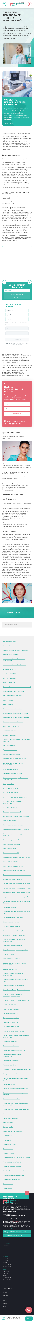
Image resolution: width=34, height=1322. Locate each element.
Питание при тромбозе (11, 1009)
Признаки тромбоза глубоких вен (14, 1050)
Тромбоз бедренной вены (12, 1166)
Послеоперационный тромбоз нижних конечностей (16, 1036)
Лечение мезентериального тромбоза (16, 829)
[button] (28, 291)
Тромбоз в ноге (8, 1184)
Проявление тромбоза (10, 1118)
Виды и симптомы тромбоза (12, 695)
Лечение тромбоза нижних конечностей (17, 875)
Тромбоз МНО (8, 1140)
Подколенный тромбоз (11, 1018)
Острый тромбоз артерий (11, 959)
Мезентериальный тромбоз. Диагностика (17, 888)
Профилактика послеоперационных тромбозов (15, 1093)
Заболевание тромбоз (10, 769)
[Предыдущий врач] (4, 282)
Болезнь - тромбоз (9, 674)
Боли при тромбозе (9, 678)
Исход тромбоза (8, 784)
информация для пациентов (11, 1228)
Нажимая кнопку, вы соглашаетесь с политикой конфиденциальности (17, 344)
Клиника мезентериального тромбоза (16, 816)
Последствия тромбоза (11, 1026)
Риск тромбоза (8, 1122)
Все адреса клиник (12, 1222)
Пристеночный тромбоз (11, 1060)
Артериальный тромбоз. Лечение (14, 665)
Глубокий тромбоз (9, 735)
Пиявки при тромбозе (10, 1013)
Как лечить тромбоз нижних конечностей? (12, 802)
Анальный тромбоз (9, 646)
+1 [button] (27, 290)
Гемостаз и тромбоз (9, 731)
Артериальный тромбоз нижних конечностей (14, 659)
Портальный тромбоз (10, 1022)
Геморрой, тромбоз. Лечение (13, 722)
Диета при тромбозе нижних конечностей (12, 764)
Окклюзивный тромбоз (11, 922)
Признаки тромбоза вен (11, 1046)
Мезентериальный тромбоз (12, 879)
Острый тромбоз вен (10, 969)
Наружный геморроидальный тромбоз (16, 897)
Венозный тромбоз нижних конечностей (17, 687)
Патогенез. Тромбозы (10, 1005)
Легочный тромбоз (9, 820)
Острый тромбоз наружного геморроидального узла (12, 995)
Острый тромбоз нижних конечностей (16, 1000)
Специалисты (7, 1298)
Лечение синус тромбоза (11, 844)
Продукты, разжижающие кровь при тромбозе (15, 1079)
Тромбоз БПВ (7, 1136)
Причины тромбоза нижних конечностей (17, 1069)
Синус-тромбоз (8, 1127)
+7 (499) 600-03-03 (13, 424)
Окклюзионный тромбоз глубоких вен (16, 931)
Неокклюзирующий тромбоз (13, 917)
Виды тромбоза (8, 700)
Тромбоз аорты (8, 1149)
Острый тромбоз (8, 954)
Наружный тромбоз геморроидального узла (16, 912)
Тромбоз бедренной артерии (13, 1162)
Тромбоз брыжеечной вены (12, 1179)
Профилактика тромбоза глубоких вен (16, 1109)
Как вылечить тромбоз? (11, 788)
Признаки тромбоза (10, 1041)
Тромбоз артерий (9, 1153)
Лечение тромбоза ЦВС (11, 853)
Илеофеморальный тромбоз (12, 773)
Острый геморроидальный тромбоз (15, 950)
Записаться (17, 339)
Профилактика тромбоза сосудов (14, 1114)
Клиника (5, 1295)
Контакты (5, 1309)
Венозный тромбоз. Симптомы (13, 691)
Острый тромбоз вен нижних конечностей (13, 974)
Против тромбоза (9, 1084)
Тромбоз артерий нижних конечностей (16, 1157)
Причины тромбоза (9, 1065)
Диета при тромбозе (10, 750)
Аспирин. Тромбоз (9, 669)
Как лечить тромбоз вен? (11, 792)
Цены (4, 1306)
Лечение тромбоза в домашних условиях (17, 857)
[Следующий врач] (29, 282)
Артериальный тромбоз (11, 654)
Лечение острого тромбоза (12, 840)
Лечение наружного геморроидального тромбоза (16, 834)
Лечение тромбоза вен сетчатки (14, 866)
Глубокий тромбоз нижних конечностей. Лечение (17, 740)
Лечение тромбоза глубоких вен (14, 870)
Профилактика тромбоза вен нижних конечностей (15, 1104)
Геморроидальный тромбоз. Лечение (15, 713)
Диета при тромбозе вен (11, 754)
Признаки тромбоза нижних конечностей (12, 1055)
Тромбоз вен (7, 1188)
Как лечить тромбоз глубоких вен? (15, 797)
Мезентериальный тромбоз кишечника (16, 883)
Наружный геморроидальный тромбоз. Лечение (16, 902)
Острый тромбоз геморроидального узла (15, 980)
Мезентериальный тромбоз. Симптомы (16, 892)
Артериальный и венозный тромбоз (15, 650)
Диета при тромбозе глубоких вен (14, 759)
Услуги (5, 1292)
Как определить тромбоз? (12, 812)
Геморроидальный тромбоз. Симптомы (16, 717)
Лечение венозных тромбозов (13, 825)
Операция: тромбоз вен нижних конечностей (14, 940)
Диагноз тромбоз (9, 745)
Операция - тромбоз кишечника (14, 935)
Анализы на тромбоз (10, 641)
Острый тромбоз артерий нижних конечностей (14, 964)
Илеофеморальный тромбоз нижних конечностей (15, 778)
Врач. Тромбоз (8, 704)
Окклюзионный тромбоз (11, 926)
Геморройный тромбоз (11, 726)
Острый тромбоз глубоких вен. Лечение (16, 990)
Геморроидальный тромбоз (12, 709)
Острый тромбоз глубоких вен (13, 985)
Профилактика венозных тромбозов (15, 1088)
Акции (5, 1303)
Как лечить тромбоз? (10, 807)
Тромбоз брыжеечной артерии (13, 1175)
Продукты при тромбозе (11, 1074)
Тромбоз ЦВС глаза (9, 1144)
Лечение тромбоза (9, 848)
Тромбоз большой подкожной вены (15, 1171)
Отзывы (5, 1300)
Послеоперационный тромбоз (13, 1031)
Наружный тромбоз (9, 907)
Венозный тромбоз (9, 682)
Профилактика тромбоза (11, 1099)
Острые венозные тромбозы (12, 945)
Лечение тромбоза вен (10, 862)
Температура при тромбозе (12, 1131)
